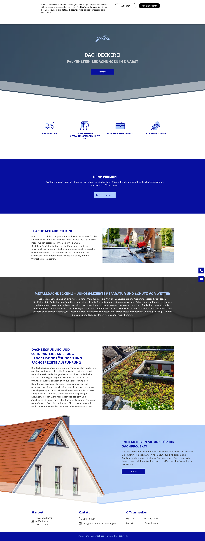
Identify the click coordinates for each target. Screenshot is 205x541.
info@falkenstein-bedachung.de (99, 523)
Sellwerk (123, 536)
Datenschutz (97, 536)
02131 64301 (89, 519)
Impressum (83, 536)
